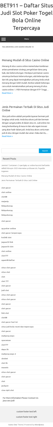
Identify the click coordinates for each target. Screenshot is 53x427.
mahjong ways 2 (8, 354)
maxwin (4, 367)
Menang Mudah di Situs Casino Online (25, 60)
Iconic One (12, 425)
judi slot (5, 290)
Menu (26, 39)
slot (3, 277)
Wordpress (39, 425)
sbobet (4, 359)
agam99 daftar (8, 260)
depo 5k (5, 349)
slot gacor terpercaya (11, 233)
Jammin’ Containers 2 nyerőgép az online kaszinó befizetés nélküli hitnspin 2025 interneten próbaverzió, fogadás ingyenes (25, 168)
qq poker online (8, 228)
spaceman (6, 340)
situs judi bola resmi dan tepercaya (17, 327)
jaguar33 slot (7, 247)
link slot (5, 313)
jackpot (4, 386)
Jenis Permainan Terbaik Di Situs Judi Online (19, 180)
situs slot (5, 272)
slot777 (4, 256)
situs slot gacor (8, 268)
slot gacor (6, 188)
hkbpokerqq (7, 206)
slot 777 (4, 281)
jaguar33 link (7, 242)
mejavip (5, 201)
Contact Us (33, 398)
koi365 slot (6, 237)
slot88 (4, 197)
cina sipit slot (7, 390)
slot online (6, 192)
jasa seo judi (9, 400)
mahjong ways (7, 336)
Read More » (7, 93)
